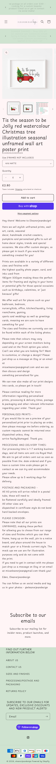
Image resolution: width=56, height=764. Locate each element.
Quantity (6, 170)
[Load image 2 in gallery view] (28, 108)
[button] (6, 21)
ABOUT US (12, 660)
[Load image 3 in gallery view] (42, 108)
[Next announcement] (50, 7)
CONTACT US (14, 667)
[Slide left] (3, 109)
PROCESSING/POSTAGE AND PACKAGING (22, 682)
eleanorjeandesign (23, 761)
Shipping (18, 189)
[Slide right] (52, 109)
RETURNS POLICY (16, 691)
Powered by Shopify (40, 761)
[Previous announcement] (5, 7)
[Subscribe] (46, 716)
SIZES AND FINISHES (18, 673)
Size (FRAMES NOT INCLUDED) (18, 157)
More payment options (28, 213)
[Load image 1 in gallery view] (13, 108)
